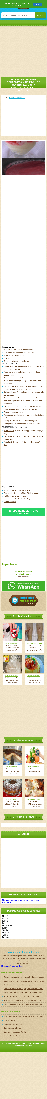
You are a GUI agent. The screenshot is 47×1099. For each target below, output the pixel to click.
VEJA (38, 4)
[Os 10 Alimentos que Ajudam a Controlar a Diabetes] (34, 755)
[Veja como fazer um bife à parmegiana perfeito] (34, 788)
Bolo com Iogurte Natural (13, 1028)
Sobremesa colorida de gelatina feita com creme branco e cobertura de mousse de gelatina (25, 981)
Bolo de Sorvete (9, 1020)
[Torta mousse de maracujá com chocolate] (12, 755)
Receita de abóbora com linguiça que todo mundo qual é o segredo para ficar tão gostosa (25, 989)
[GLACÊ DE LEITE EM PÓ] (12, 664)
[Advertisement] (23, 49)
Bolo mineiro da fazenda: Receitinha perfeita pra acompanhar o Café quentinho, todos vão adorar (25, 1016)
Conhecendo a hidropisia (34, 643)
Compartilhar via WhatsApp (23, 586)
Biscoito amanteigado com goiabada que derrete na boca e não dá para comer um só (25, 993)
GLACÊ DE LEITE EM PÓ (12, 676)
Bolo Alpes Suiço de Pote (13, 1024)
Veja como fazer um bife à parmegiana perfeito (34, 799)
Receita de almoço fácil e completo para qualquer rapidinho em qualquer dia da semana (25, 997)
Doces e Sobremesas (17, 98)
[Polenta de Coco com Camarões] (34, 664)
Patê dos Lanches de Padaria (16, 496)
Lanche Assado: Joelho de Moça (17, 499)
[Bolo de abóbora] (12, 788)
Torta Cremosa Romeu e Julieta (17, 490)
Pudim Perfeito (10, 502)
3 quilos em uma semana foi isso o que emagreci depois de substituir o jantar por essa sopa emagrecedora (25, 985)
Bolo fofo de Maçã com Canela (15, 1032)
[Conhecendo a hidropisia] (34, 632)
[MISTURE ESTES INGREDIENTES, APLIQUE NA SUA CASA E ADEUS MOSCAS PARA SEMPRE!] (12, 632)
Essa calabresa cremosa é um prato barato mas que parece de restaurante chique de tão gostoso (25, 1004)
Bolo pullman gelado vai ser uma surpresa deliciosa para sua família (25, 1000)
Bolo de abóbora (12, 799)
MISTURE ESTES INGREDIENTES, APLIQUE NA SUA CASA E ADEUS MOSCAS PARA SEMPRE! (12, 643)
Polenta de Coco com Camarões (34, 676)
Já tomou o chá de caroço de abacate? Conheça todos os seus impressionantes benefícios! (25, 977)
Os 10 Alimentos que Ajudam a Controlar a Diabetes (34, 767)
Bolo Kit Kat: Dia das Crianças (14, 1036)
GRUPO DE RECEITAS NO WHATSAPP (23, 512)
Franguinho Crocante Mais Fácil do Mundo (21, 493)
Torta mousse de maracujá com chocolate (12, 767)
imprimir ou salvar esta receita (23, 600)
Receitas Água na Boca (12, 966)
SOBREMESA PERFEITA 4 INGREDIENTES (20, 4)
